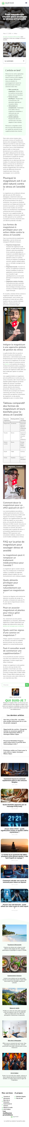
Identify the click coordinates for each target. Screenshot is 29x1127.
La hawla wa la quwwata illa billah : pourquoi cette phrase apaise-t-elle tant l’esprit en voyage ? (14, 856)
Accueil (5, 36)
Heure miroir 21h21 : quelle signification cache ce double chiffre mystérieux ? (14, 830)
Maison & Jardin (14, 1008)
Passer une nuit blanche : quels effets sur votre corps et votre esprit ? (14, 906)
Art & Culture (14, 1073)
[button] (26, 3)
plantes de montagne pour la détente (13, 626)
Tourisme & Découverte (14, 36)
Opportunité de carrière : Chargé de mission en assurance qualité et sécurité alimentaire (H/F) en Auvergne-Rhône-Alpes (15, 731)
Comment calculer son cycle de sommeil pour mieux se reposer (14, 881)
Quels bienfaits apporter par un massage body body (14, 805)
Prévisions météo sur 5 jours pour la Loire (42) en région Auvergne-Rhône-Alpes (15, 752)
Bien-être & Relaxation (14, 1040)
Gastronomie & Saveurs (14, 975)
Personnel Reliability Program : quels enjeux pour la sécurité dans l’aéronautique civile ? (14, 742)
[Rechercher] (27, 685)
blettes (7, 364)
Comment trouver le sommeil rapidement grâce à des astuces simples (14, 780)
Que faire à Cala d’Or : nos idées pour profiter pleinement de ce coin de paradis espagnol (15, 721)
